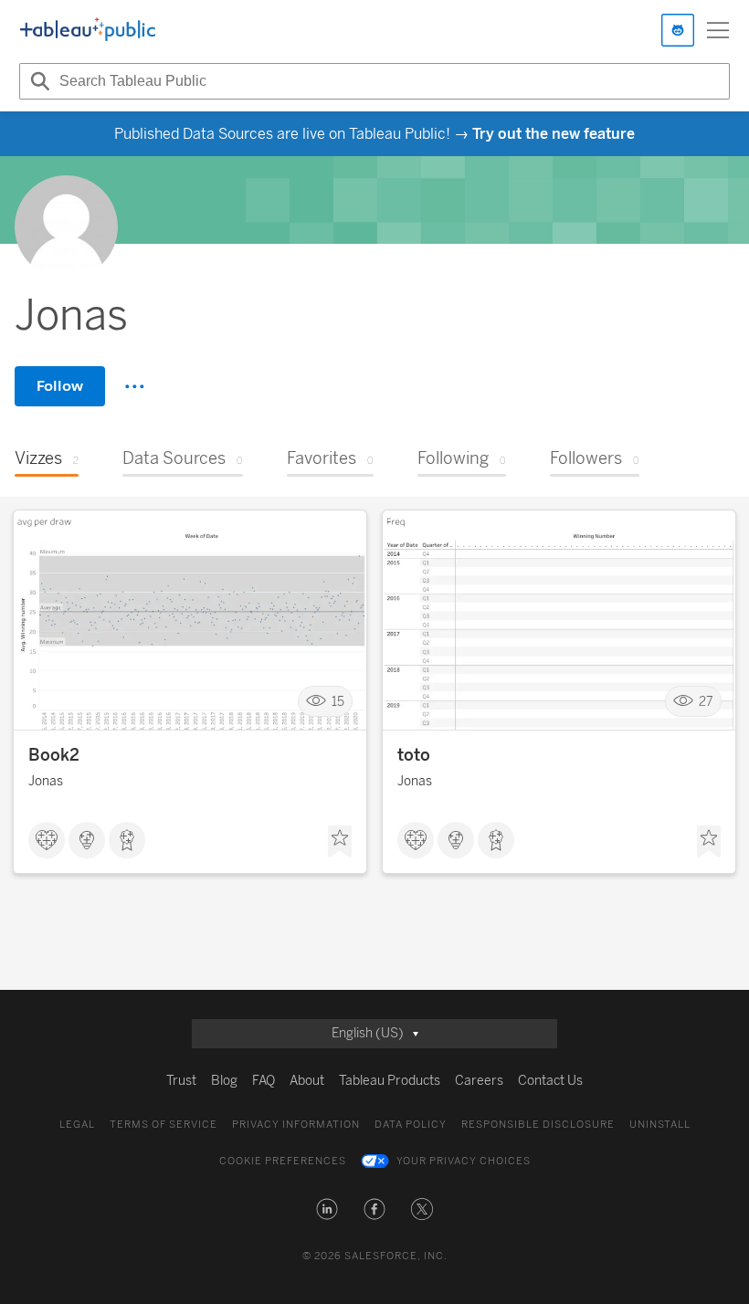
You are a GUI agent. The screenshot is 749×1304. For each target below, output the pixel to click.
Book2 (53, 755)
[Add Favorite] (340, 842)
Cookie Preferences (282, 1161)
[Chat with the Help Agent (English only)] (677, 30)
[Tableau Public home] (87, 30)
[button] (327, 1209)
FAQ (263, 1080)
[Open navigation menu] (718, 30)
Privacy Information (296, 1124)
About (307, 1080)
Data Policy (410, 1124)
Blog (224, 1080)
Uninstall (660, 1124)
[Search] (37, 81)
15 (338, 702)
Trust (181, 1080)
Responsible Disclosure (538, 1124)
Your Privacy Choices (463, 1161)
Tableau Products (389, 1080)
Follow (60, 385)
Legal (77, 1124)
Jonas (45, 781)
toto (413, 755)
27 (706, 702)
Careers (479, 1080)
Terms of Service (163, 1124)
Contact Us (550, 1080)
